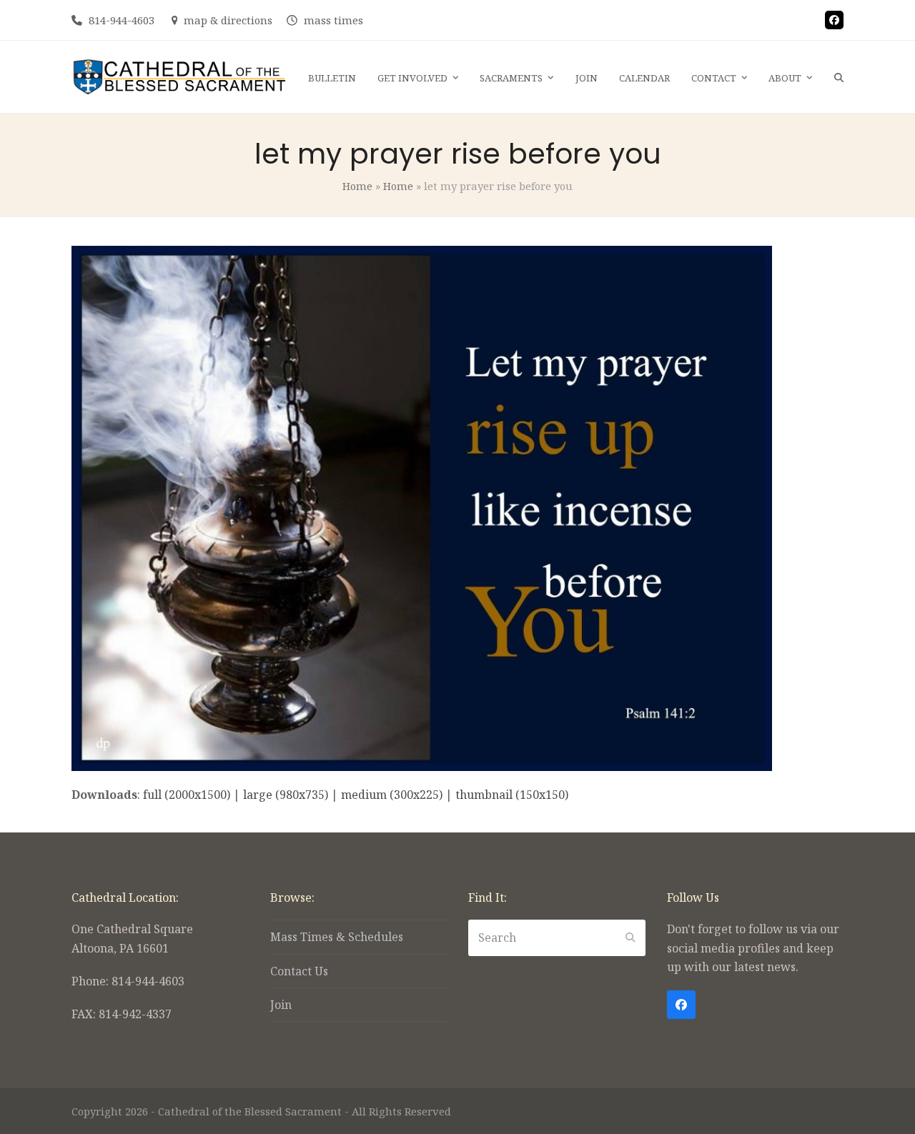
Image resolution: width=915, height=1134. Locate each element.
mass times (333, 20)
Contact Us (299, 971)
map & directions (228, 20)
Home (357, 186)
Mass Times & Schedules (336, 937)
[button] (839, 77)
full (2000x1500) (186, 794)
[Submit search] (630, 937)
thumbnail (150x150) (511, 794)
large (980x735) (285, 794)
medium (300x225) (391, 794)
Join (281, 1005)
